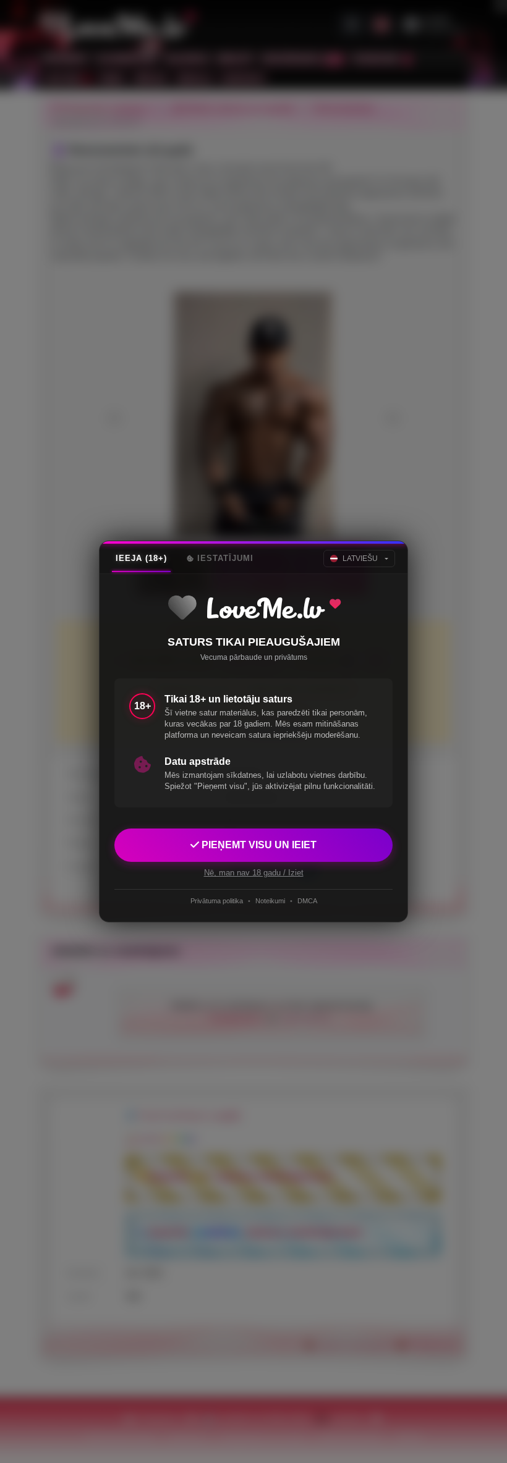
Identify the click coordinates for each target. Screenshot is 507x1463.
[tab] (141, 558)
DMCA (307, 900)
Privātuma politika (216, 900)
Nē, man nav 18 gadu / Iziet (254, 872)
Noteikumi (270, 900)
